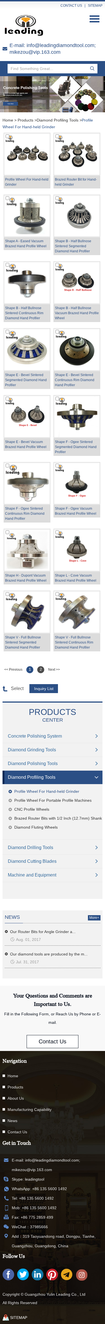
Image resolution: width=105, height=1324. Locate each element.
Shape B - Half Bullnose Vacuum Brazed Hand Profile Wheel (77, 313)
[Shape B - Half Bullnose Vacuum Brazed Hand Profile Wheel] (76, 282)
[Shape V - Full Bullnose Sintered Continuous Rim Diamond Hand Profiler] (76, 612)
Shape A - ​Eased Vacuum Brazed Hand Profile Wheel (25, 243)
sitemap (95, 6)
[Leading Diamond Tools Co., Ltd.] (26, 25)
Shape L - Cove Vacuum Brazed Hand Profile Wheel (75, 578)
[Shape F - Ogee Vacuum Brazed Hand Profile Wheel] (76, 483)
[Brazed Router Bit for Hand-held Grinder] (76, 154)
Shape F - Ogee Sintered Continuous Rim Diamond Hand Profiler (25, 514)
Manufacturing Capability (30, 1109)
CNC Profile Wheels (31, 809)
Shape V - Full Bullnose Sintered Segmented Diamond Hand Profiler (23, 642)
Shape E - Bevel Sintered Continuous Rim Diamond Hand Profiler (74, 380)
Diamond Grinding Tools (32, 749)
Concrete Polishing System (35, 736)
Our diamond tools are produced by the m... (49, 954)
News (12, 1120)
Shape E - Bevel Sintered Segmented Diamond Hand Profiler (26, 380)
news (12, 917)
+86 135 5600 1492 (49, 1189)
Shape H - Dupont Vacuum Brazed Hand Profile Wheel (25, 578)
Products (25, 120)
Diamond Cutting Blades (32, 861)
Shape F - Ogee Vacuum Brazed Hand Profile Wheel (75, 511)
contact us (71, 6)
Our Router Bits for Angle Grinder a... (43, 931)
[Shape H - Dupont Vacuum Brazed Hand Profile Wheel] (27, 550)
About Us (16, 1098)
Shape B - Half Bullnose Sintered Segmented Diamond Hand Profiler (73, 246)
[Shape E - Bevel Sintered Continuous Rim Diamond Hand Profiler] (76, 349)
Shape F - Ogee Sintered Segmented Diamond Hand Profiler (76, 447)
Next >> (54, 670)
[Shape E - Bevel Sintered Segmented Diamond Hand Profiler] (27, 349)
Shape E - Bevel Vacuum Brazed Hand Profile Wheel (25, 444)
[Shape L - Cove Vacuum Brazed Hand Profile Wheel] (76, 550)
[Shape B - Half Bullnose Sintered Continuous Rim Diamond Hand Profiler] (27, 282)
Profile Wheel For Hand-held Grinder (26, 182)
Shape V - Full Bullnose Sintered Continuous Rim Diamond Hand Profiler (74, 642)
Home (8, 120)
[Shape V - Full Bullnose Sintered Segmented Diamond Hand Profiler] (27, 612)
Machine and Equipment (32, 875)
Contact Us (52, 1041)
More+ (94, 918)
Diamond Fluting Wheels (36, 827)
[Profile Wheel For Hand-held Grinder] (27, 154)
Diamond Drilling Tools (30, 847)
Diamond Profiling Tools (57, 120)
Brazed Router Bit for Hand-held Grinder (76, 182)
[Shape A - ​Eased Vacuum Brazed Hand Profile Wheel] (27, 216)
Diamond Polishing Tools (33, 763)
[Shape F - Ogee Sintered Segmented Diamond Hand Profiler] (76, 416)
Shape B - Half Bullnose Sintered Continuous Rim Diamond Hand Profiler (24, 313)
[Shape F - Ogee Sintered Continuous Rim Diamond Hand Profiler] (27, 483)
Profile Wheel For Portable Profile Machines (53, 800)
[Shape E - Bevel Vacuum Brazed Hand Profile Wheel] (27, 416)
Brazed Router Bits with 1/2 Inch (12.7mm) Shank (58, 818)
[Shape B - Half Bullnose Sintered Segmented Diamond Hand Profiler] (76, 216)
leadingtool (34, 1179)
